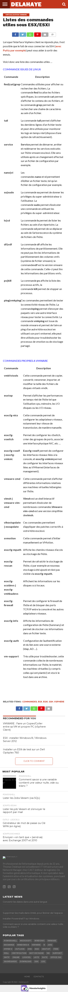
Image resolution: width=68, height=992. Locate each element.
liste (36, 957)
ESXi (45, 701)
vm (48, 953)
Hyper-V (8, 949)
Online (16, 957)
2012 (50, 945)
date (44, 957)
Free (55, 949)
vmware (52, 941)
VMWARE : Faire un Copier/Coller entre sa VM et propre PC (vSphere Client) (24, 726)
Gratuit (46, 949)
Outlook (20, 949)
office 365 (56, 957)
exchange (9, 945)
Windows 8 (23, 945)
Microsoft (25, 941)
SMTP (6, 957)
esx (40, 701)
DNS (30, 949)
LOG (43, 961)
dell (6, 953)
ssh (51, 701)
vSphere (59, 701)
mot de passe (36, 953)
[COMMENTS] (52, 33)
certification (19, 953)
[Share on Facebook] (15, 33)
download (25, 961)
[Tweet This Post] (22, 33)
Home (27, 976)
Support (57, 953)
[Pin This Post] (37, 33)
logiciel (26, 957)
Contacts (39, 976)
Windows (39, 941)
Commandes (29, 701)
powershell (10, 941)
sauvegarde (10, 961)
